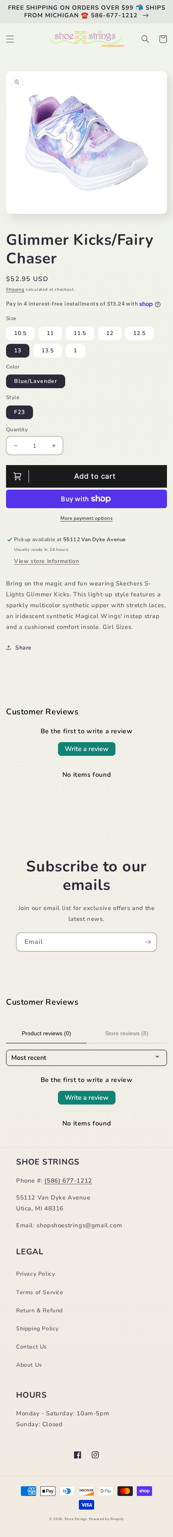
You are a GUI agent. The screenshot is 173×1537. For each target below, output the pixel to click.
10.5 (20, 333)
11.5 (80, 333)
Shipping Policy (37, 1328)
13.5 (47, 350)
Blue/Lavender (35, 381)
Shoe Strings (75, 1519)
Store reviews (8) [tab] (126, 1033)
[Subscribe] (148, 942)
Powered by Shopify (106, 1519)
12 (109, 333)
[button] (10, 39)
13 (17, 350)
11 (50, 333)
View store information (46, 561)
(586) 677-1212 (68, 1181)
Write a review (87, 749)
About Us (29, 1365)
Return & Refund (39, 1310)
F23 (19, 412)
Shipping (15, 289)
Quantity (17, 429)
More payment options (86, 518)
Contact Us (31, 1347)
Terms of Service (40, 1292)
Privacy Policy (35, 1274)
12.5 (139, 333)
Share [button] (23, 648)
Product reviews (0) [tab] (46, 1033)
